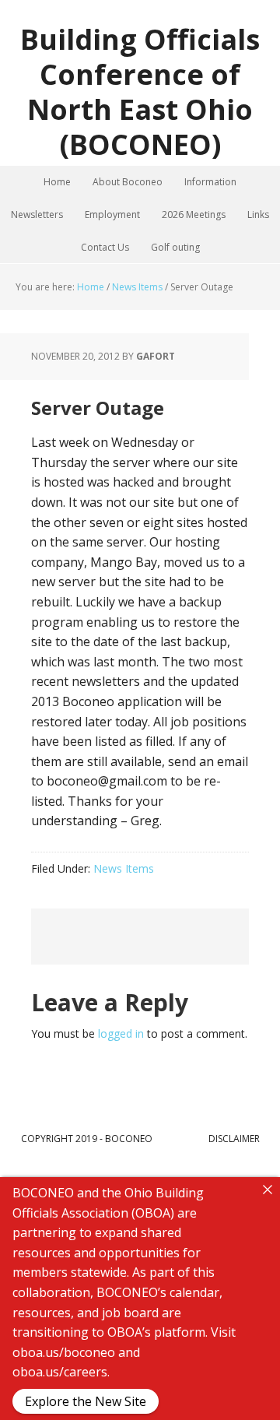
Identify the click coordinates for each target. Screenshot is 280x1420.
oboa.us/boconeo (63, 1352)
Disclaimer (234, 1138)
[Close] (267, 1189)
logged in (121, 1033)
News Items (123, 868)
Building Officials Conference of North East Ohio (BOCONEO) (140, 91)
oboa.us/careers (59, 1371)
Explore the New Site (85, 1401)
